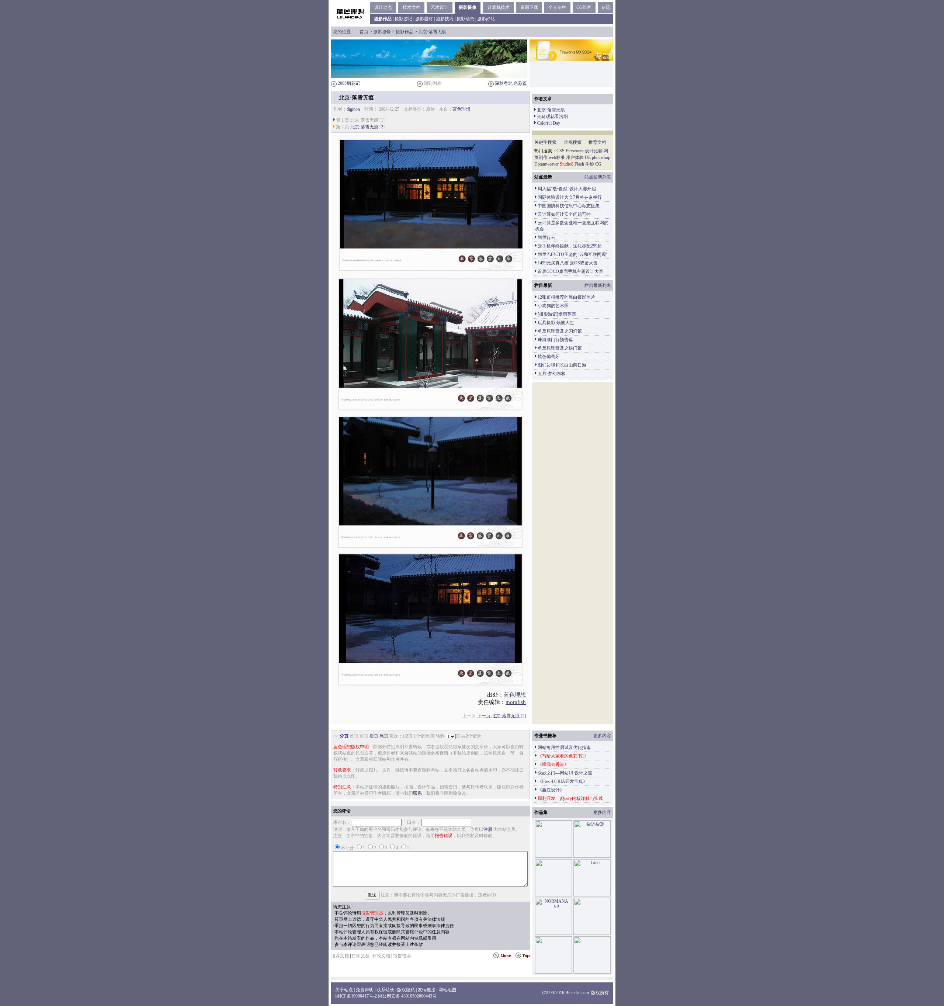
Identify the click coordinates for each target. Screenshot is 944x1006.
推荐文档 (597, 142)
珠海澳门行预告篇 (555, 339)
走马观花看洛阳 (552, 116)
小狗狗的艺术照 (553, 305)
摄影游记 (403, 18)
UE (588, 157)
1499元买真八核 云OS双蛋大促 (568, 263)
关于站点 (344, 989)
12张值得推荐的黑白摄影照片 (566, 297)
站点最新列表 (597, 177)
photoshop (601, 157)
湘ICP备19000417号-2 (356, 996)
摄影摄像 (467, 7)
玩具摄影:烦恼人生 (556, 322)
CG (598, 164)
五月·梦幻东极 (552, 373)
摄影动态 (465, 18)
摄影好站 (486, 18)
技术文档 (411, 7)
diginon (353, 109)
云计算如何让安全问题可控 (564, 214)
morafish (516, 702)
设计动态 (383, 7)
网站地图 (447, 989)
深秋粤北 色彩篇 (511, 83)
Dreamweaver (546, 164)
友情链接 (426, 989)
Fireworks (575, 150)
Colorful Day (548, 123)
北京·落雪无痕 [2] (367, 126)
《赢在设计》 (551, 789)
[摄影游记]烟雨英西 (557, 314)
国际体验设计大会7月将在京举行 (570, 197)
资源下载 (529, 7)
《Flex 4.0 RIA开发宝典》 (562, 781)
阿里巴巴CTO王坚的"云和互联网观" (573, 254)
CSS (560, 150)
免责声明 (365, 989)
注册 (487, 829)
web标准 (557, 157)
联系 (417, 793)
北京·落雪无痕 (551, 109)
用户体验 (575, 157)
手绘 (589, 164)
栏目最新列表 (597, 285)
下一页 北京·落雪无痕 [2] (501, 715)
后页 (373, 736)
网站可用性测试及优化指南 (564, 747)
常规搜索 (573, 142)
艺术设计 (439, 7)
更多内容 (602, 735)
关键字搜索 (545, 142)
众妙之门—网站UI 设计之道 (565, 773)
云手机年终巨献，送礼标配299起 (570, 246)
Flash (579, 164)
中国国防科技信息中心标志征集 (569, 205)
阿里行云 (546, 237)
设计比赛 (594, 150)
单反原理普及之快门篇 (560, 348)
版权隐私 (406, 989)
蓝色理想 (461, 109)
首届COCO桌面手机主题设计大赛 (570, 271)
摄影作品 (404, 31)
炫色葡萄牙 (549, 356)
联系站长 (385, 989)
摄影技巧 (445, 18)
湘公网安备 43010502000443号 (407, 996)
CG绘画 (583, 7)
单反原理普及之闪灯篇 (560, 331)
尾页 (383, 736)
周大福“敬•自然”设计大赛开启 (567, 188)
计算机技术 (498, 7)
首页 (364, 31)
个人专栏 (557, 7)
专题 (605, 7)
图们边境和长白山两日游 (562, 365)
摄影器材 (424, 18)
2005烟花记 (349, 83)
